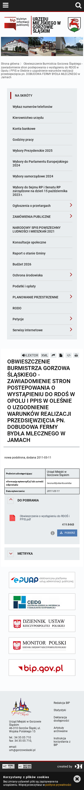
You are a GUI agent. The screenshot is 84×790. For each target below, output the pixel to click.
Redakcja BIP (62, 703)
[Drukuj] (76, 355)
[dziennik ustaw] (42, 623)
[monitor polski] (42, 645)
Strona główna (10, 63)
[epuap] (42, 580)
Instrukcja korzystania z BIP (62, 742)
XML (44, 355)
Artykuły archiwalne (60, 729)
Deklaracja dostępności (61, 719)
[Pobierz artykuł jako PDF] (61, 355)
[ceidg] (42, 601)
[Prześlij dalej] (53, 355)
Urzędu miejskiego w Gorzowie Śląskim (47, 25)
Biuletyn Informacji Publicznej (16, 25)
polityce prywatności (58, 784)
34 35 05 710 (22, 737)
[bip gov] (42, 667)
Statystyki (60, 710)
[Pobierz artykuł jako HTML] (69, 355)
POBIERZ (69, 532)
